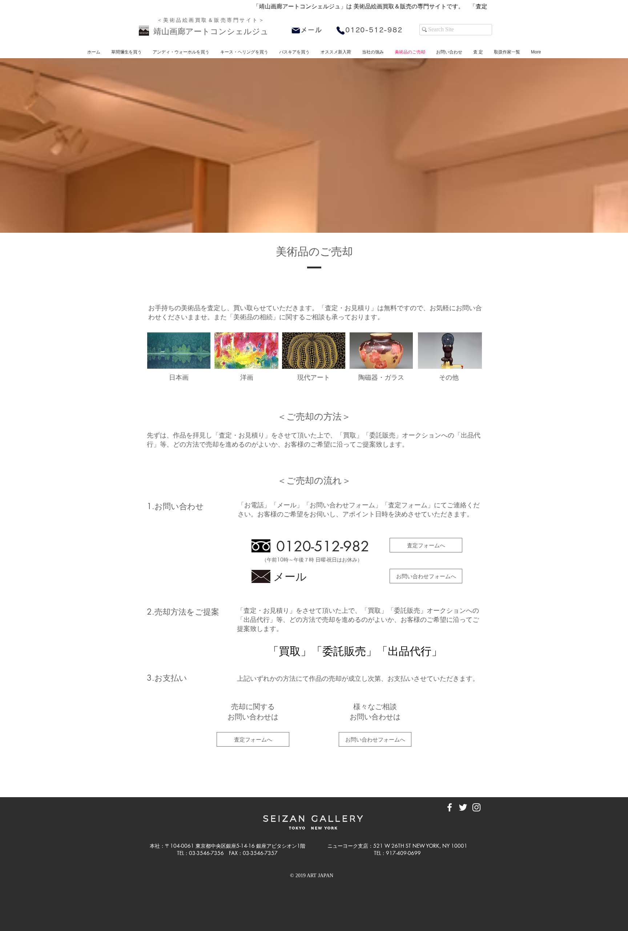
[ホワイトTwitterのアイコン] (463, 807)
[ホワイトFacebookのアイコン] (449, 807)
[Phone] (340, 30)
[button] (336, 52)
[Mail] (296, 30)
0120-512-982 (374, 30)
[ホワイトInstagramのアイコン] (476, 807)
